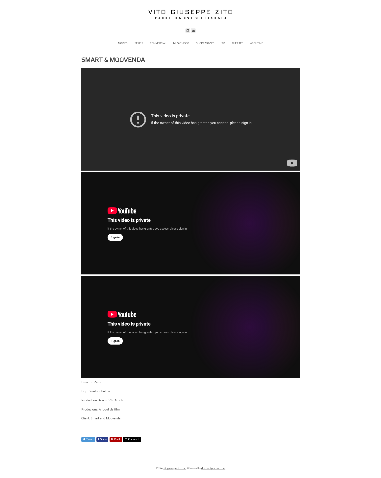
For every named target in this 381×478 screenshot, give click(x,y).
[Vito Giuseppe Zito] (190, 25)
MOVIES (123, 43)
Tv (223, 43)
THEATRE (237, 43)
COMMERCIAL (158, 43)
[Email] (193, 30)
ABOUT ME (256, 43)
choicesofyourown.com (213, 468)
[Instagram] (187, 30)
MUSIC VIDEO (181, 43)
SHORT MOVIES (205, 43)
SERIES (139, 43)
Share (103, 439)
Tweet (90, 439)
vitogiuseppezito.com (175, 468)
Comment (134, 439)
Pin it (117, 439)
